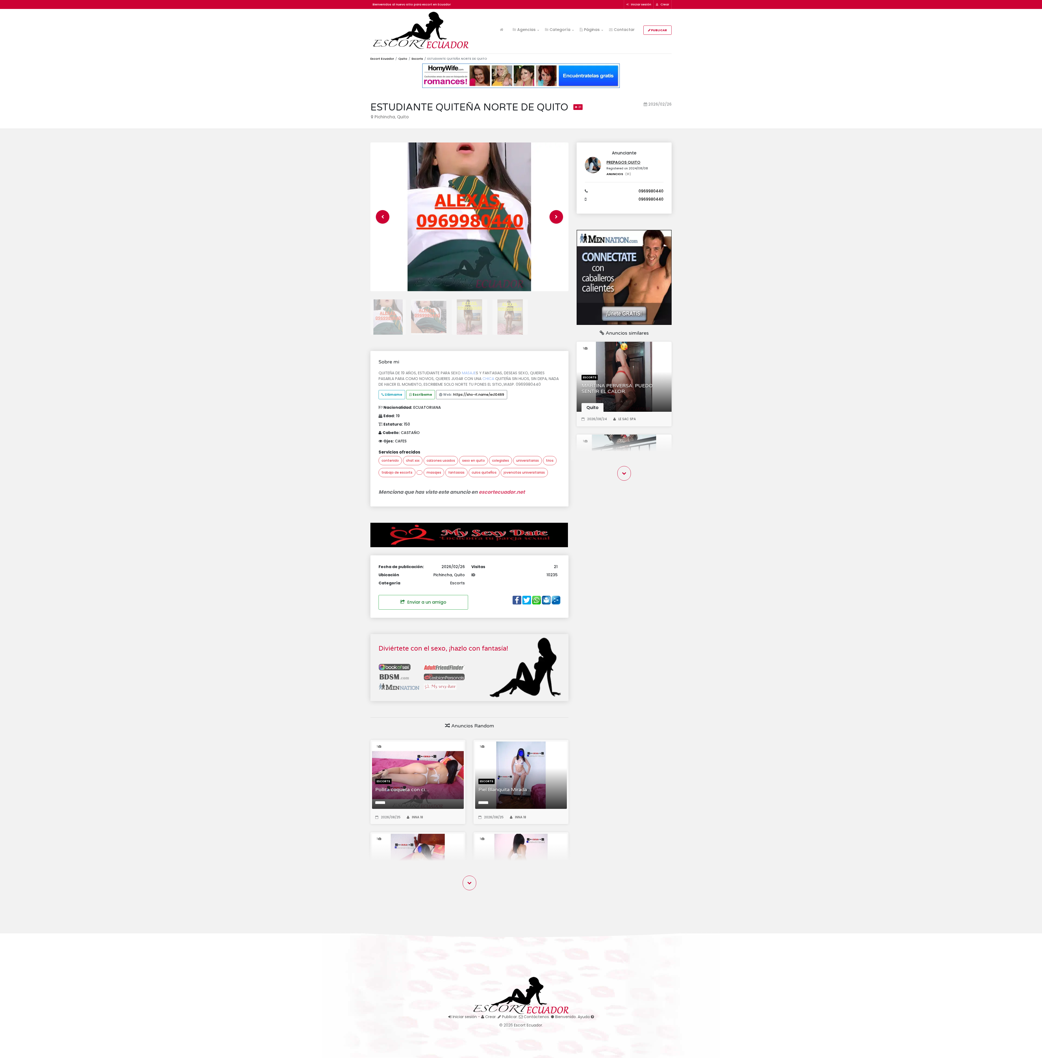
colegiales (500, 460)
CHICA (488, 378)
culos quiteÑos (484, 472)
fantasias (456, 472)
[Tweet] (526, 599)
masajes (434, 472)
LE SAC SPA (627, 419)
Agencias (526, 29)
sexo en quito (473, 460)
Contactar (624, 29)
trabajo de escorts (397, 472)
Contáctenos (536, 1016)
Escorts (417, 58)
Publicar (658, 30)
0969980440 (650, 191)
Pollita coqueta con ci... (402, 790)
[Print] (546, 599)
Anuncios (618, 174)
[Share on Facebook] (517, 599)
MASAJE (469, 373)
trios (550, 460)
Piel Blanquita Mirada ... (505, 790)
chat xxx (413, 460)
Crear (664, 4)
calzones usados (441, 460)
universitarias (527, 460)
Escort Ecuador (382, 58)
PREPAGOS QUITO (623, 162)
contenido (390, 460)
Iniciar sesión (640, 4)
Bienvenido (565, 1016)
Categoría (559, 29)
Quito (402, 58)
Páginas (591, 29)
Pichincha (384, 117)
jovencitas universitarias (524, 472)
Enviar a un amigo (426, 602)
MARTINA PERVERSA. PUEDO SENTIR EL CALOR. (617, 389)
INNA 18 (417, 817)
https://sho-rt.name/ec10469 (478, 394)
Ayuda (584, 1016)
